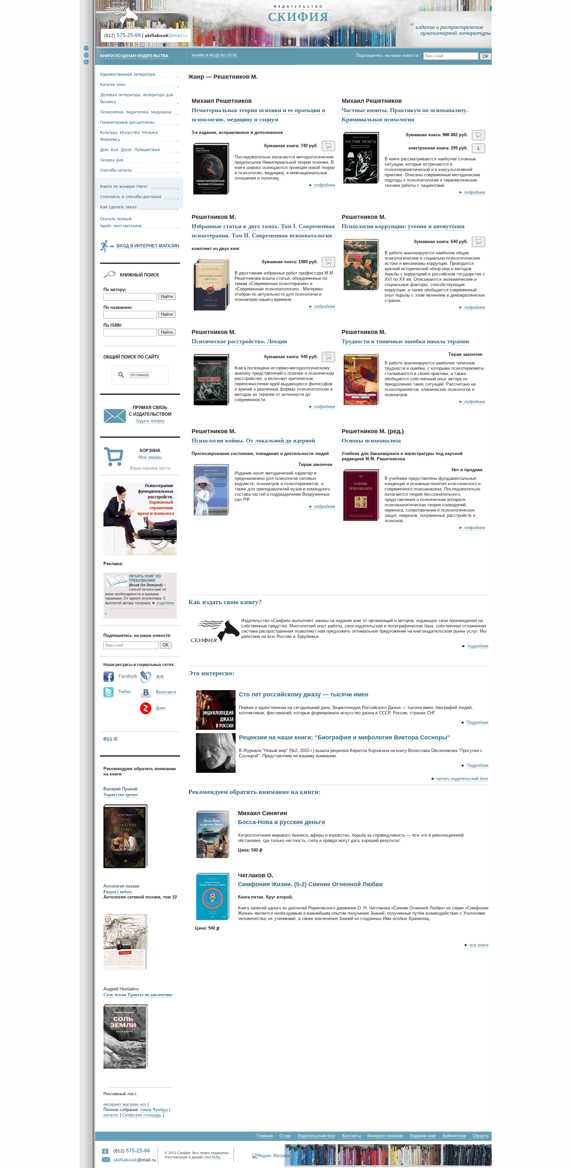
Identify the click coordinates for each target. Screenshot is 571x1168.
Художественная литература (127, 74)
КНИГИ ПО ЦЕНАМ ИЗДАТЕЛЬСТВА (134, 56)
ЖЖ (160, 676)
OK (485, 56)
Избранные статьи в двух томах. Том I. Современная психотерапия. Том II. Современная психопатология (263, 230)
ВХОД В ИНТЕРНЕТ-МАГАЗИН (148, 245)
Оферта (480, 1135)
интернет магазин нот (124, 1104)
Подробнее (477, 722)
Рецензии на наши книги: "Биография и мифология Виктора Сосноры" (344, 737)
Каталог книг (113, 84)
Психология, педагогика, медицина (135, 111)
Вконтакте (166, 691)
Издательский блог (317, 1135)
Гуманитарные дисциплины (127, 122)
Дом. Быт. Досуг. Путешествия (130, 149)
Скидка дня (111, 159)
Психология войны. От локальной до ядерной (253, 440)
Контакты (351, 1135)
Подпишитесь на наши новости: (389, 55)
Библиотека (454, 1135)
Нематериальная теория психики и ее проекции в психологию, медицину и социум (258, 114)
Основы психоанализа (371, 440)
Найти (167, 296)
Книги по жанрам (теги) (124, 186)
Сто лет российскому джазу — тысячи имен (303, 694)
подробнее (477, 646)
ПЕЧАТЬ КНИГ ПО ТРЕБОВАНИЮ (145, 578)
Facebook (128, 676)
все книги (479, 944)
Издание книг (423, 1135)
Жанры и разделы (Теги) (214, 56)
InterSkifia (212, 1157)
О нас (285, 1135)
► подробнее (322, 185)
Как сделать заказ (118, 206)
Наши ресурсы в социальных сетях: (139, 664)
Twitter (124, 691)
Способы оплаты (116, 170)
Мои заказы (150, 457)
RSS (107, 739)
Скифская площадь (142, 1114)
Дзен (161, 707)
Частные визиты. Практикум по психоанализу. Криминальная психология (405, 114)
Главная (265, 1135)
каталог (111, 1114)
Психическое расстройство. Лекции (239, 341)
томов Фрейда (153, 1109)
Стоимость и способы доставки (130, 196)
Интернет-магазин (385, 1135)
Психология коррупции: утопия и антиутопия (403, 226)
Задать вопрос (150, 420)
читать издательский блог (462, 778)
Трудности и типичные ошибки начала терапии (405, 341)
